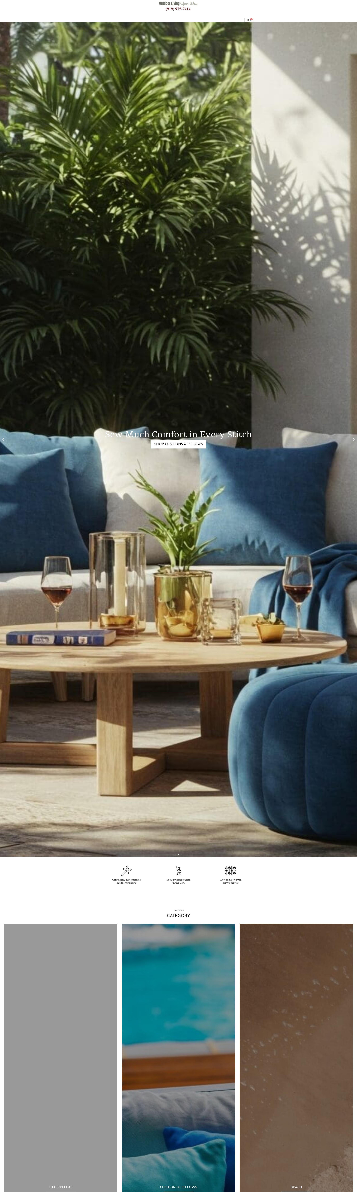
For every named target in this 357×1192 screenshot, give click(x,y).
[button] (3, 439)
